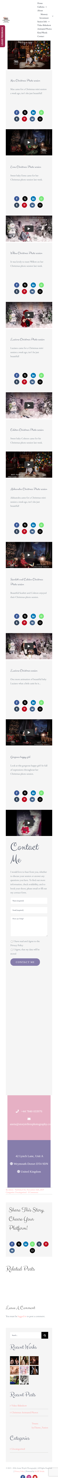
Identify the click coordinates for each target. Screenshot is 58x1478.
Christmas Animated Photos (24, 1412)
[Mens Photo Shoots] (34, 1370)
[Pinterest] (24, 119)
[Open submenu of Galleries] (47, 7)
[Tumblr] (16, 119)
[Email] (40, 119)
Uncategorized (21, 1192)
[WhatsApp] (41, 112)
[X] (25, 112)
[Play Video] (29, 142)
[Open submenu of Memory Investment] (53, 16)
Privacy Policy (20, 1471)
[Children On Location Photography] (14, 1380)
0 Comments (33, 1192)
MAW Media (39, 1471)
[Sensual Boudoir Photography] (24, 1380)
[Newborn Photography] (34, 1360)
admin (10, 1189)
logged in (22, 1316)
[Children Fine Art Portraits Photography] (24, 1360)
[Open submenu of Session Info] (49, 21)
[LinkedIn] (33, 112)
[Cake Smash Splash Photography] (24, 1370)
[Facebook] (16, 112)
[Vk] (32, 119)
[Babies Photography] (14, 1370)
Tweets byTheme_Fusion (40, 1425)
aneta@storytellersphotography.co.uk (32, 1124)
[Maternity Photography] (14, 1360)
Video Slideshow (19, 1405)
